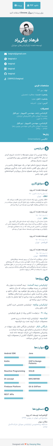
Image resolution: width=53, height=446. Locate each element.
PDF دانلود (33, 5)
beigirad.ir (12, 59)
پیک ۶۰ (44, 313)
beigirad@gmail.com (17, 54)
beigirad (11, 63)
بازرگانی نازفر (41, 326)
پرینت (19, 5)
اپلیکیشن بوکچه (40, 305)
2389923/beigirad (15, 78)
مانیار (45, 218)
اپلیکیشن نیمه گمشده (37, 285)
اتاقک (45, 196)
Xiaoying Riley (35, 444)
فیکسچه (43, 318)
